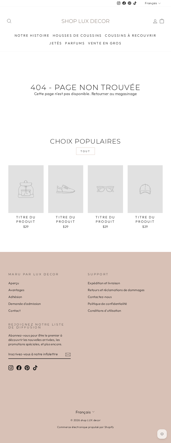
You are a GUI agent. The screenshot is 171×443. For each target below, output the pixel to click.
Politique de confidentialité (107, 304)
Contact (14, 311)
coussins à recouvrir (130, 35)
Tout (85, 151)
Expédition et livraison (104, 283)
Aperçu (13, 283)
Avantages (16, 290)
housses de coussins (77, 35)
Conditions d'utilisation (104, 311)
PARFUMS (75, 43)
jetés (55, 43)
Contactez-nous (100, 297)
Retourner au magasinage (114, 93)
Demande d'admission (24, 304)
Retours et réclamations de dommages (116, 290)
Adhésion (15, 297)
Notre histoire (32, 35)
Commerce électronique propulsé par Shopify (85, 427)
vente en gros (105, 43)
